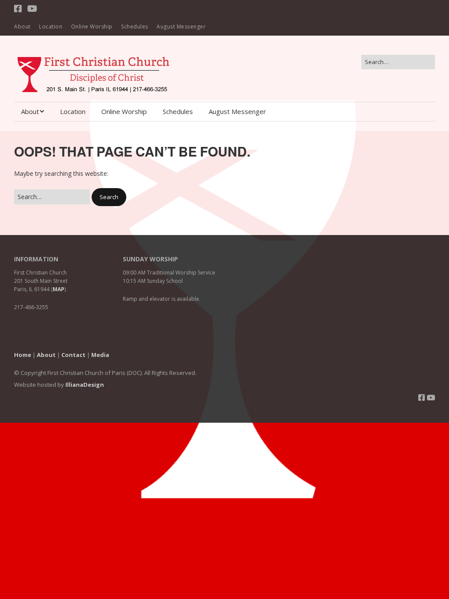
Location (50, 26)
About (22, 26)
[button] (109, 197)
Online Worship (92, 26)
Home (22, 355)
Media (100, 355)
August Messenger (181, 26)
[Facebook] (19, 9)
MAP (58, 289)
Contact (73, 355)
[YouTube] (32, 9)
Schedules (134, 26)
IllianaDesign (84, 385)
